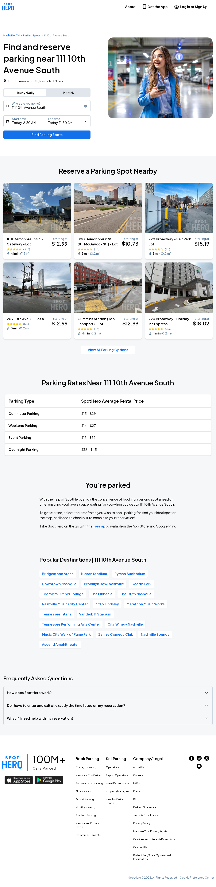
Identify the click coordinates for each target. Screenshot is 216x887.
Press (136, 791)
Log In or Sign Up (194, 6)
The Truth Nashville (135, 594)
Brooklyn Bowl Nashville (104, 584)
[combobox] (46, 106)
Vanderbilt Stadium (95, 614)
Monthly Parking (85, 807)
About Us (138, 767)
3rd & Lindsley (107, 604)
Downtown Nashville (59, 584)
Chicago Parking (86, 767)
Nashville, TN (11, 35)
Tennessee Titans (57, 614)
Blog (136, 799)
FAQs (136, 783)
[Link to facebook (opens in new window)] (191, 759)
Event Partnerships (117, 783)
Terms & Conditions (145, 815)
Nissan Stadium (94, 573)
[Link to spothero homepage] (12, 762)
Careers (138, 775)
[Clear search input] (85, 106)
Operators (112, 767)
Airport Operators (117, 775)
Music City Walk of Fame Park (66, 634)
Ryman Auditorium (130, 573)
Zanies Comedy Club (115, 634)
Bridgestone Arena (58, 573)
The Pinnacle (101, 594)
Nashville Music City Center (65, 604)
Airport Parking (85, 799)
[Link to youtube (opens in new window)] (199, 767)
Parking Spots (31, 35)
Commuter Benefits (88, 835)
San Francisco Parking (89, 783)
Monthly (68, 93)
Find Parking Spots (47, 134)
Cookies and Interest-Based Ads (154, 839)
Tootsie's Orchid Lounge (63, 594)
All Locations (84, 791)
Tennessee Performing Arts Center (71, 624)
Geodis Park (141, 584)
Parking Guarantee (144, 807)
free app (100, 526)
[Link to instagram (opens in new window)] (199, 759)
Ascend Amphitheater (60, 644)
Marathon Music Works (146, 604)
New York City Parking (89, 775)
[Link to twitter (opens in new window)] (206, 759)
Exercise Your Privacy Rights (150, 831)
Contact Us (140, 847)
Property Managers (118, 791)
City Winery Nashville (125, 624)
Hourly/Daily (25, 93)
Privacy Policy (141, 823)
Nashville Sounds (155, 634)
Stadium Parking (86, 815)
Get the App (157, 6)
